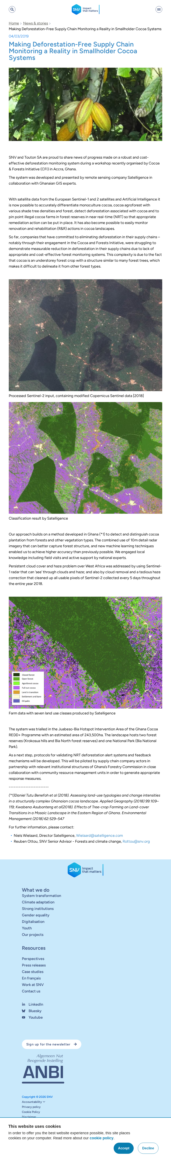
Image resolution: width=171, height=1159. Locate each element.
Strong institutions (38, 908)
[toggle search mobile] (12, 9)
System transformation (41, 895)
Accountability (32, 1102)
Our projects (32, 934)
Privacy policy (31, 1107)
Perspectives (33, 958)
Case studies (32, 971)
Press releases (34, 965)
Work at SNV (33, 984)
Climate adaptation (38, 902)
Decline (148, 1148)
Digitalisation (33, 921)
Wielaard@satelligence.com (99, 835)
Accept (123, 1148)
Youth (27, 928)
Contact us (31, 991)
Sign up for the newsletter (48, 1044)
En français (31, 978)
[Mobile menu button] (159, 9)
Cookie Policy (31, 1112)
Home (14, 23)
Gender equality (35, 915)
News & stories (35, 23)
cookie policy (101, 1138)
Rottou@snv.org (136, 841)
